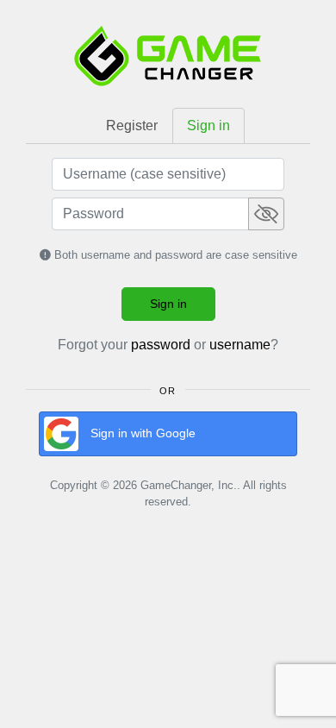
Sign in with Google (143, 433)
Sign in (168, 304)
